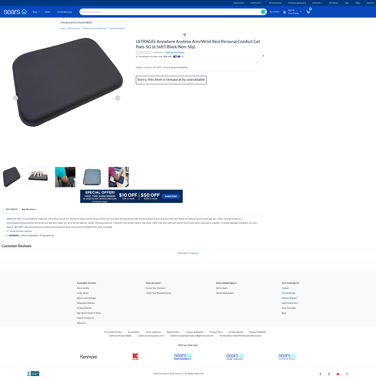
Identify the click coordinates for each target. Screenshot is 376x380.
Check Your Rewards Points (158, 293)
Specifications (29, 209)
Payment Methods (257, 332)
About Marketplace (225, 293)
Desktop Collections (117, 28)
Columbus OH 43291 (152, 67)
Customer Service (86, 283)
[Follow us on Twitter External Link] (329, 374)
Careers (285, 288)
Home (62, 28)
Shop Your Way (289, 308)
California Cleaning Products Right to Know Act (192, 335)
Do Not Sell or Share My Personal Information (241, 335)
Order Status (83, 293)
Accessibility (134, 332)
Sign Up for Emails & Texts (89, 313)
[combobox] (173, 12)
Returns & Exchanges (86, 298)
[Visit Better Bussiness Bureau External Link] (32, 373)
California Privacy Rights (120, 335)
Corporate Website (195, 332)
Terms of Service (153, 332)
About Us (81, 323)
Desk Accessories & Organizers (94, 28)
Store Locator (83, 288)
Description (11, 209)
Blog (284, 313)
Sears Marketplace (226, 283)
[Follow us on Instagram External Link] (347, 374)
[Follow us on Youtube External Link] (338, 374)
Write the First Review (174, 52)
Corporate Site (288, 293)
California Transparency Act (150, 335)
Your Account (153, 283)
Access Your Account (155, 288)
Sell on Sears (222, 288)
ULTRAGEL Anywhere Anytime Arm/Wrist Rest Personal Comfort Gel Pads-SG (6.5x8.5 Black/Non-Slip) (198, 44)
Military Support (289, 298)
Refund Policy (173, 332)
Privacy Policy (216, 332)
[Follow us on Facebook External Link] (320, 374)
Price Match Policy (113, 332)
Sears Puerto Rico (290, 303)
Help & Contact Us (85, 318)
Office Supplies (74, 28)
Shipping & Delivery (86, 303)
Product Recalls (84, 308)
